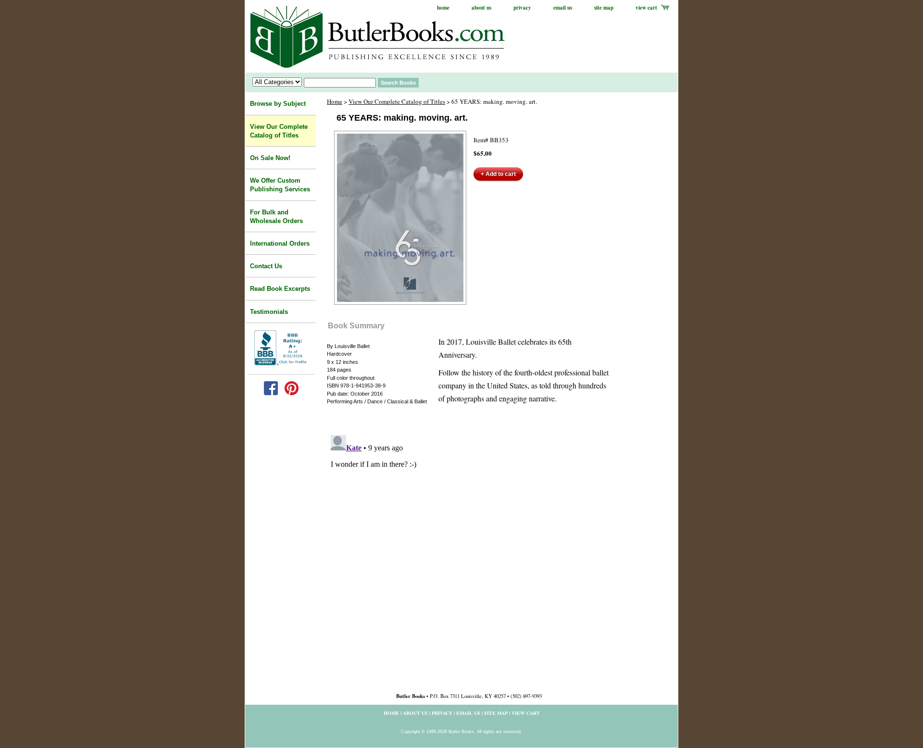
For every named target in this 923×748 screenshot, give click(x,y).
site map (603, 8)
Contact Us (266, 266)
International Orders (280, 243)
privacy (522, 8)
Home (334, 101)
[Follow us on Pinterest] (291, 393)
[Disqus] (469, 551)
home (443, 8)
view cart (646, 8)
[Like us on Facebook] (271, 393)
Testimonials (269, 311)
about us (481, 8)
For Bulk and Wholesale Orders (276, 216)
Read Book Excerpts (280, 288)
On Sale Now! (270, 158)
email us (562, 8)
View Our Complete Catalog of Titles (397, 101)
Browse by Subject (278, 103)
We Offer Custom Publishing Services (280, 185)
